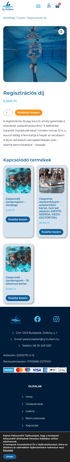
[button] (38, 6)
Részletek (8, 450)
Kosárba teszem (29, 112)
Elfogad (9, 456)
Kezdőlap (9, 17)
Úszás (21, 17)
